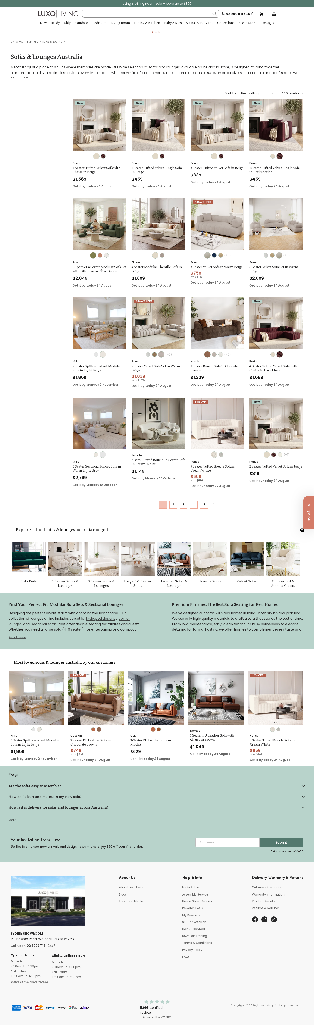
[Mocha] (93, 729)
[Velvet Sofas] (247, 559)
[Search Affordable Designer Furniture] (214, 13)
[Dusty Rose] (100, 255)
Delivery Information (267, 887)
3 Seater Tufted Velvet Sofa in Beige (217, 168)
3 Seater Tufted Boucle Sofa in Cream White (213, 469)
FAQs (186, 956)
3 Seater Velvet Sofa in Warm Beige (217, 267)
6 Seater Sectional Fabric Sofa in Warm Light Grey (97, 469)
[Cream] (266, 255)
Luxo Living (265, 1005)
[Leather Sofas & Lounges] (174, 559)
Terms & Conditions (197, 943)
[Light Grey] (221, 454)
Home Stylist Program (198, 901)
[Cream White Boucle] (220, 354)
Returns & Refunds (266, 908)
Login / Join (190, 887)
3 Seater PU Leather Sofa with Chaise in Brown (212, 738)
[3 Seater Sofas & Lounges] (101, 559)
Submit (281, 842)
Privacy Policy (192, 950)
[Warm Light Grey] (96, 354)
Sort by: (231, 93)
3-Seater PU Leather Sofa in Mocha (150, 743)
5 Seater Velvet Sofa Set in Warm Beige (156, 368)
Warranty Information (268, 894)
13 (204, 505)
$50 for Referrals (194, 922)
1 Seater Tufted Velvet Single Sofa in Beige (157, 170)
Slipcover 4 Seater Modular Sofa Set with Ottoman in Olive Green (99, 269)
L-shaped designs (100, 618)
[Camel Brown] (220, 255)
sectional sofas (44, 624)
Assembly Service (195, 894)
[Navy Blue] (214, 255)
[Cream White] (214, 454)
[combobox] (150, 14)
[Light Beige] (106, 255)
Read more (17, 637)
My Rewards (191, 915)
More (12, 820)
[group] (36, 698)
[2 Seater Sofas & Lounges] (65, 559)
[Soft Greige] (162, 255)
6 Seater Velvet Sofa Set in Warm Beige (273, 269)
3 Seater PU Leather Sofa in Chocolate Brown (90, 743)
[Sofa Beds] (29, 559)
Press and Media (131, 901)
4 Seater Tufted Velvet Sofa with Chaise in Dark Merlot (273, 368)
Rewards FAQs (192, 908)
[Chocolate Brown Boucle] (207, 354)
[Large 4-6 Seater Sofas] (138, 559)
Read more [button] (19, 77)
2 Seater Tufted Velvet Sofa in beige (275, 467)
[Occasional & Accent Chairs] (283, 559)
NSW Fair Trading (194, 936)
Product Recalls (263, 901)
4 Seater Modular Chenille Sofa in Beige (157, 269)
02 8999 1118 (36, 946)
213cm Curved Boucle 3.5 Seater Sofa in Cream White (158, 462)
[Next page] (213, 504)
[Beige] (96, 156)
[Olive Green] (93, 255)
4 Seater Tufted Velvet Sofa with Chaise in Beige (96, 170)
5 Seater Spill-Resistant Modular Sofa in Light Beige (97, 368)
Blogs (123, 894)
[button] (274, 13)
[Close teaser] (302, 530)
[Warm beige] (207, 255)
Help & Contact (193, 929)
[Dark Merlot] (103, 156)
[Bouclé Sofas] (210, 559)
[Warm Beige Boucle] (161, 354)
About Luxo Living (131, 887)
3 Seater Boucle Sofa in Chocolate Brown (216, 368)
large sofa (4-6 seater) (64, 629)
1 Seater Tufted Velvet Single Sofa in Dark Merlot (274, 170)
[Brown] (158, 729)
